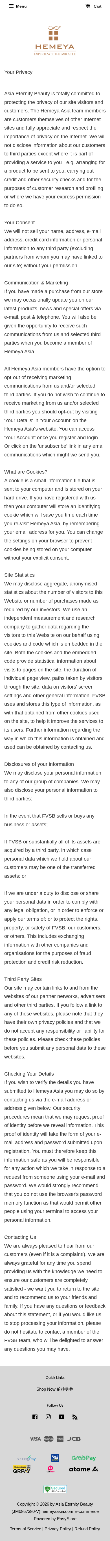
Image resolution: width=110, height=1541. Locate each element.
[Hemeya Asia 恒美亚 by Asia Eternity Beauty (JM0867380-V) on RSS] (75, 1417)
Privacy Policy (58, 1528)
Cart (97, 6)
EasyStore (66, 1518)
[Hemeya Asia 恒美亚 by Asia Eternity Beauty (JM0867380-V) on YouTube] (61, 1417)
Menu (21, 6)
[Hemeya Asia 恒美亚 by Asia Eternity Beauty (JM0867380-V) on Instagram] (48, 1417)
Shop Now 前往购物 (55, 1389)
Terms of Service (25, 1528)
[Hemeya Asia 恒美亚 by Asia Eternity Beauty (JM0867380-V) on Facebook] (35, 1417)
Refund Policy (87, 1528)
